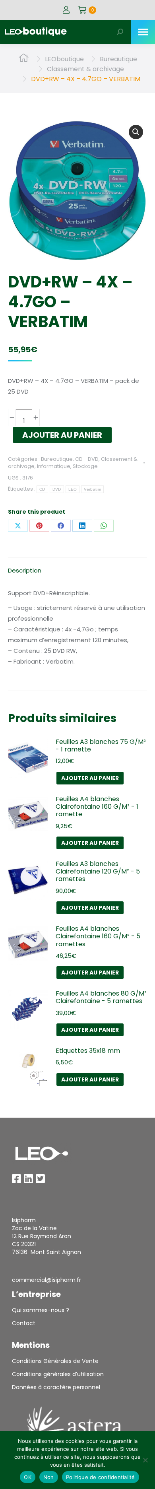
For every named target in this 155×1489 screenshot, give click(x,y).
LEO (72, 489)
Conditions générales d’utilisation (58, 1374)
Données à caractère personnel (56, 1387)
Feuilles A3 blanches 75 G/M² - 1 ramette (101, 745)
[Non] (145, 1460)
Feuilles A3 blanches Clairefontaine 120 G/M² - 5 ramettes (98, 871)
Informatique (53, 466)
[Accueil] (23, 59)
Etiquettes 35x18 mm (88, 1050)
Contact (23, 1323)
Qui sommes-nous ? (40, 1310)
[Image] (42, 1153)
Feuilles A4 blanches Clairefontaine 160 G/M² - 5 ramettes (98, 936)
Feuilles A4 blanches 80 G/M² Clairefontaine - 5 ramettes (101, 997)
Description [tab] (24, 570)
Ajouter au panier (62, 435)
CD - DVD (87, 459)
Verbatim (92, 489)
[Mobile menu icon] (143, 32)
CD (42, 489)
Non (48, 1477)
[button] (136, 132)
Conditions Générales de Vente (55, 1361)
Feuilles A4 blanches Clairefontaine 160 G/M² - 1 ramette (97, 806)
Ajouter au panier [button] (90, 778)
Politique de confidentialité (100, 1477)
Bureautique (57, 459)
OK (27, 1477)
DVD (56, 489)
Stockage (85, 466)
